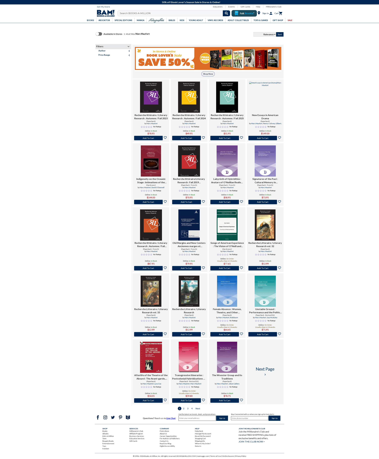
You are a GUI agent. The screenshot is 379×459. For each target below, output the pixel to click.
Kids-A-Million (108, 436)
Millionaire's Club (273, 6)
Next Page (265, 371)
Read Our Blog (165, 443)
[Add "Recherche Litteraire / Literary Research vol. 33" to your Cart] (151, 334)
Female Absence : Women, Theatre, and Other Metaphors (227, 311)
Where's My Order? (203, 443)
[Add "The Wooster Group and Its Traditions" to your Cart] (227, 400)
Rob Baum (234, 317)
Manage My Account (203, 433)
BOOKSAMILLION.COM (186, 456)
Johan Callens (234, 384)
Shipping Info (200, 441)
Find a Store (164, 431)
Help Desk (199, 431)
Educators (218, 6)
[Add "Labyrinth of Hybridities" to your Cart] (227, 202)
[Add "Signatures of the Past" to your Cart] (265, 202)
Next (198, 408)
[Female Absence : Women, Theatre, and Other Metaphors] (227, 291)
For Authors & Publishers (170, 438)
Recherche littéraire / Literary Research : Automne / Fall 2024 (189, 117)
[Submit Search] (226, 13)
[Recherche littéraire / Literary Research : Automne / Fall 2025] (227, 97)
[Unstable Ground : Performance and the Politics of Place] (265, 291)
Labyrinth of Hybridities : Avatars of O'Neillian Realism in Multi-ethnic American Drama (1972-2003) (227, 180)
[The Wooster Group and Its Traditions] (227, 357)
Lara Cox (157, 384)
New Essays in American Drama (265, 117)
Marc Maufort (152, 123)
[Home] (105, 13)
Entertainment (108, 443)
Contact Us (164, 441)
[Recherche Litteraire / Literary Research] (189, 291)
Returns (198, 446)
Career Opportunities (168, 436)
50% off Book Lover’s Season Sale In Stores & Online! (191, 2)
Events (231, 6)
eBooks (105, 433)
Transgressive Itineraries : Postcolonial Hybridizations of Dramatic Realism (189, 377)
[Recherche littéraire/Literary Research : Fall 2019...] (189, 161)
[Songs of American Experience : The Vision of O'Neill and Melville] (227, 225)
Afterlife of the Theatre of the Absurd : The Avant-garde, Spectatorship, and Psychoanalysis (151, 377)
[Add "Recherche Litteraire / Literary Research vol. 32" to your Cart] (265, 268)
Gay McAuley (272, 317)
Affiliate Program (136, 433)
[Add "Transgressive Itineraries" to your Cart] (189, 400)
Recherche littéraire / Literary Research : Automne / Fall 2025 (227, 117)
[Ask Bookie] (244, 13)
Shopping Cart (200, 438)
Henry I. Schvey (269, 123)
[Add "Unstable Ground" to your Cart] (265, 334)
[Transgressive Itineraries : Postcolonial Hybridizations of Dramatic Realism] (189, 357)
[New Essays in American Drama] (265, 97)
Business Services (136, 436)
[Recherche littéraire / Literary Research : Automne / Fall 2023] (151, 97)
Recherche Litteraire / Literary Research (189, 311)
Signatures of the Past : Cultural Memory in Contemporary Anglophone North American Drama (265, 180)
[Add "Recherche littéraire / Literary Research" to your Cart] (151, 138)
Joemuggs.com (203, 456)
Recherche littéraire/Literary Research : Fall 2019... (189, 180)
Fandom (105, 448)
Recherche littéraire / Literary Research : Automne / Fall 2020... (151, 244)
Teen (104, 438)
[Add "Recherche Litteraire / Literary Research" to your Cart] (189, 334)
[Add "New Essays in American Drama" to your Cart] (265, 138)
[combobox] (176, 13)
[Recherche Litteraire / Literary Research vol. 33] (151, 291)
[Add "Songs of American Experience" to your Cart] (227, 268)
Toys (104, 446)
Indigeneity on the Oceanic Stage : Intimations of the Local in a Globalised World (151, 180)
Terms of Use (215, 456)
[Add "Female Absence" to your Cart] (227, 334)
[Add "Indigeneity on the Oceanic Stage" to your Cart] (151, 202)
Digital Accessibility (167, 446)
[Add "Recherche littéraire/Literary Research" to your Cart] (189, 202)
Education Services (136, 438)
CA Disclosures (228, 456)
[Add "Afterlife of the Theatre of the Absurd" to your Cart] (151, 400)
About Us (163, 433)
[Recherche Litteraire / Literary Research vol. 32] (265, 225)
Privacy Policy (240, 456)
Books (104, 431)
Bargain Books (108, 441)
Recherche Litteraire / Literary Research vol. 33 (151, 311)
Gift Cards (245, 6)
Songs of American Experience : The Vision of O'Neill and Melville (227, 244)
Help (258, 6)
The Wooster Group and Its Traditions (227, 377)
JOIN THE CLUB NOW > (252, 441)
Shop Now (208, 74)
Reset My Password (203, 436)
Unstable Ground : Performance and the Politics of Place (265, 311)
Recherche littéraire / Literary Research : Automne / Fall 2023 (151, 117)
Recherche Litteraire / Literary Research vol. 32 (265, 244)
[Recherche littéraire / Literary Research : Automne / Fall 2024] (189, 97)
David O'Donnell (157, 187)
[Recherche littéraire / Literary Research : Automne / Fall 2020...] (151, 225)
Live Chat (171, 418)
